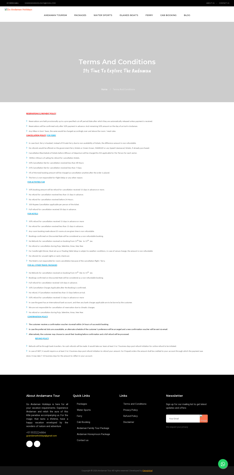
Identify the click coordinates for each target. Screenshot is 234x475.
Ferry (149, 15)
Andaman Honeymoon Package (93, 434)
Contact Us (224, 3)
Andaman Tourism (55, 15)
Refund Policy (130, 416)
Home (104, 89)
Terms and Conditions (134, 403)
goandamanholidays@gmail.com (41, 436)
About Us (210, 3)
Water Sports (103, 15)
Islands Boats (129, 15)
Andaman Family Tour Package (93, 428)
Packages (80, 15)
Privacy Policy (130, 410)
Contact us (83, 440)
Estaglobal (147, 470)
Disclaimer (128, 422)
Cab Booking (168, 15)
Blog (187, 15)
